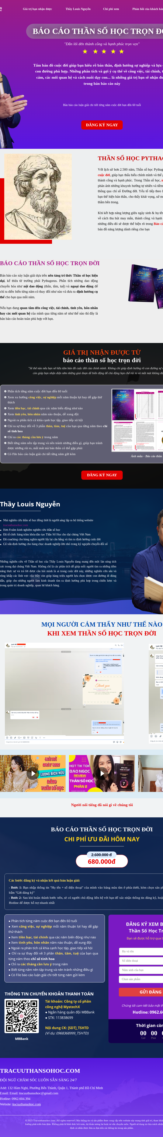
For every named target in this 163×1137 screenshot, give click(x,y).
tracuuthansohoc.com (26, 1104)
